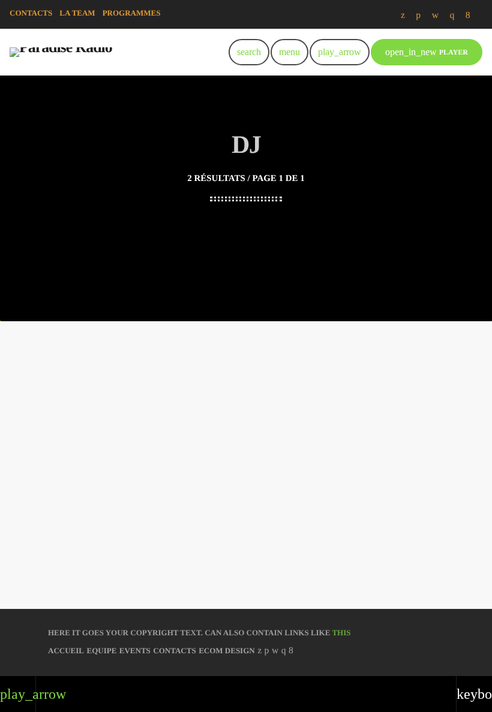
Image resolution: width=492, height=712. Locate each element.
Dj (108, 483)
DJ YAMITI (110, 508)
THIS (341, 632)
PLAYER (426, 52)
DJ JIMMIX (246, 485)
